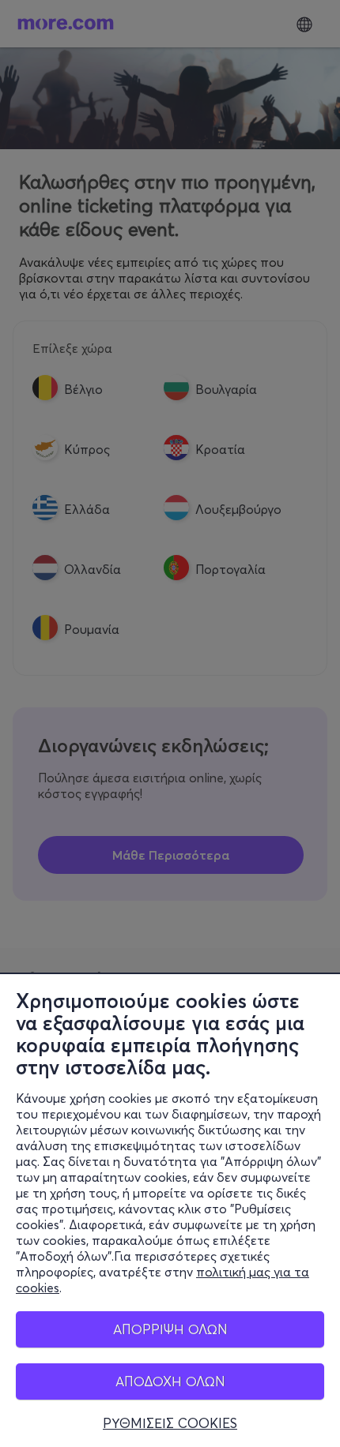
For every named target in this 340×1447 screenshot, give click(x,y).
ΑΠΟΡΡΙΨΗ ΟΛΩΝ (170, 1329)
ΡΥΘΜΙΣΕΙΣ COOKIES (170, 1423)
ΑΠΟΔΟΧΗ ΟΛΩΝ (170, 1381)
